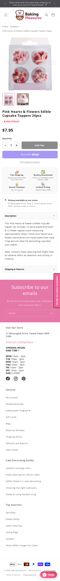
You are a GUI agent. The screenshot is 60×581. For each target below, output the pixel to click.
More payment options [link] (30, 162)
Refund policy (35, 570)
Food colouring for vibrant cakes (23, 474)
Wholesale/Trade (15, 404)
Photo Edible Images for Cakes (22, 545)
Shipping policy (29, 575)
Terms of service (13, 575)
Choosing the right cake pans (21, 487)
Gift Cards (11, 417)
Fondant (10, 539)
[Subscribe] (51, 313)
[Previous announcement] (5, 4)
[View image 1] (8, 99)
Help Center (12, 449)
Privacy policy (50, 570)
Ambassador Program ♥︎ (18, 410)
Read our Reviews (15, 430)
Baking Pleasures (18, 570)
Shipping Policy (14, 436)
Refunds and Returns (17, 443)
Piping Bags (12, 532)
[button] (6, 15)
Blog (8, 423)
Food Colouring (14, 525)
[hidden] (14, 26)
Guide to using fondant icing (21, 494)
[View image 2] (22, 99)
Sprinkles (11, 512)
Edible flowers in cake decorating (23, 481)
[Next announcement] (54, 4)
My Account (12, 397)
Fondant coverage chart (18, 468)
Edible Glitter (13, 519)
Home (5, 26)
